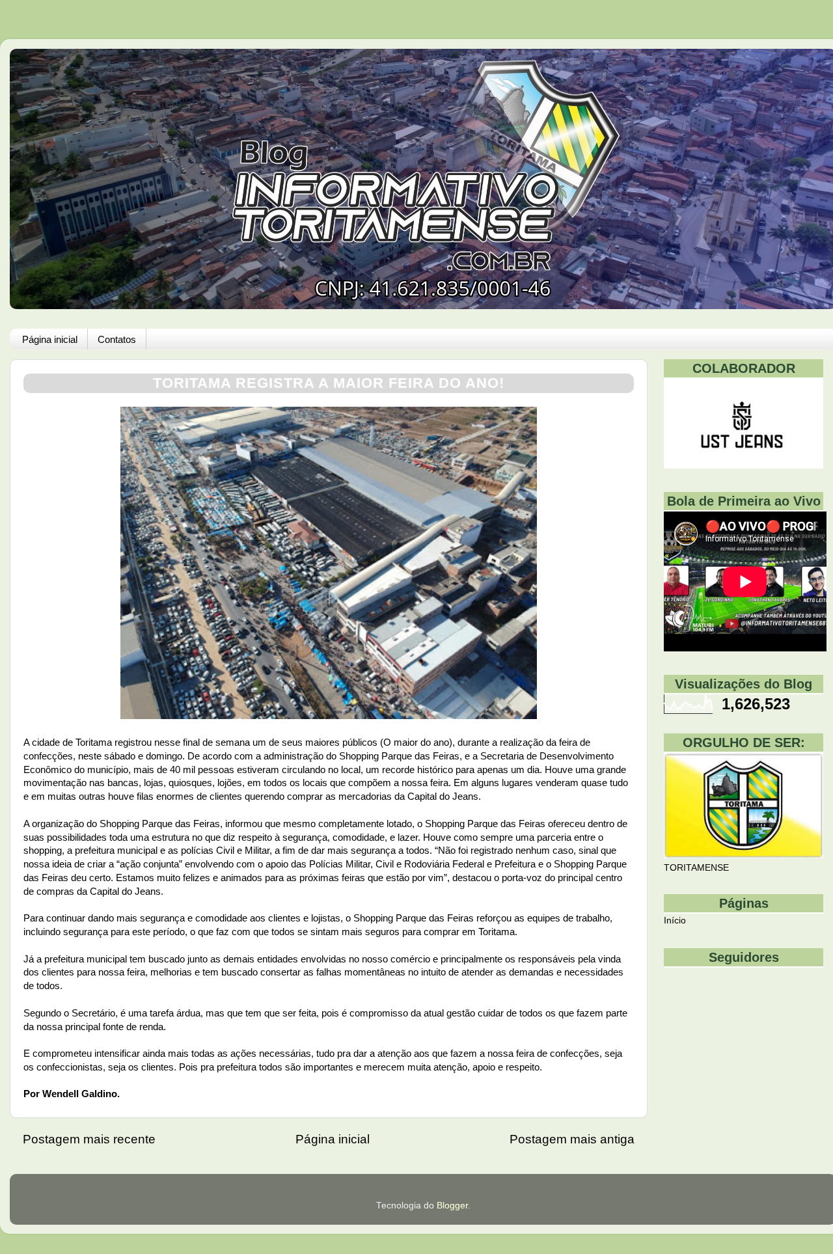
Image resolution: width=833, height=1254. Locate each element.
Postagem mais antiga (572, 1139)
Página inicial (49, 339)
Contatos (117, 339)
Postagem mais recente (89, 1139)
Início (675, 920)
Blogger (452, 1205)
